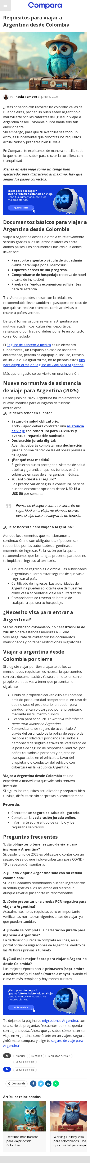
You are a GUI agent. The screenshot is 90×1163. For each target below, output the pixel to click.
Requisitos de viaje (59, 1056)
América (21, 1056)
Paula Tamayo (26, 97)
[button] (5, 5)
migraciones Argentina (59, 1020)
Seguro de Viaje (25, 1062)
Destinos (36, 1056)
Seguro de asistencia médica (29, 345)
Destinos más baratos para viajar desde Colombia (22, 1141)
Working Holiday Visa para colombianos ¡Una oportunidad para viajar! (71, 1141)
